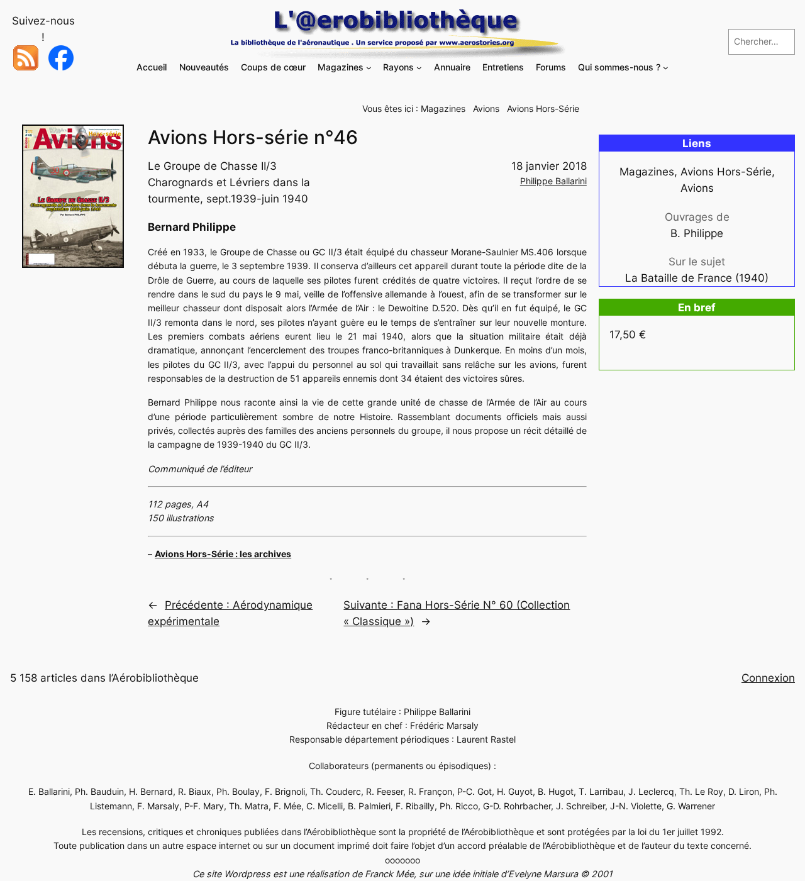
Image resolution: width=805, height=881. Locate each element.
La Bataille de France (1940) (697, 278)
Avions (486, 108)
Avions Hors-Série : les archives (223, 553)
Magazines (443, 108)
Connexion (768, 678)
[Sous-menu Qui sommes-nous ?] (666, 67)
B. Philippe (696, 233)
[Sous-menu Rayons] (419, 67)
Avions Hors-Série (543, 108)
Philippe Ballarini (553, 180)
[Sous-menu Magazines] (369, 67)
